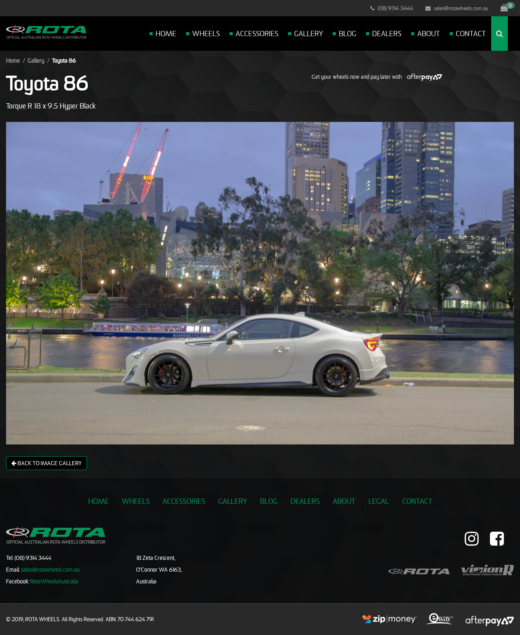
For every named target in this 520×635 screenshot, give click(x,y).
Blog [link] (268, 501)
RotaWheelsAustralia (54, 581)
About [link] (344, 501)
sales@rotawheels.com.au (460, 8)
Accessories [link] (183, 501)
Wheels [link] (136, 501)
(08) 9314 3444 (395, 8)
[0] (504, 8)
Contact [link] (417, 501)
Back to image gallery (49, 462)
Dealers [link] (305, 501)
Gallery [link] (232, 501)
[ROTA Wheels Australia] (46, 31)
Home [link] (98, 501)
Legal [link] (378, 501)
